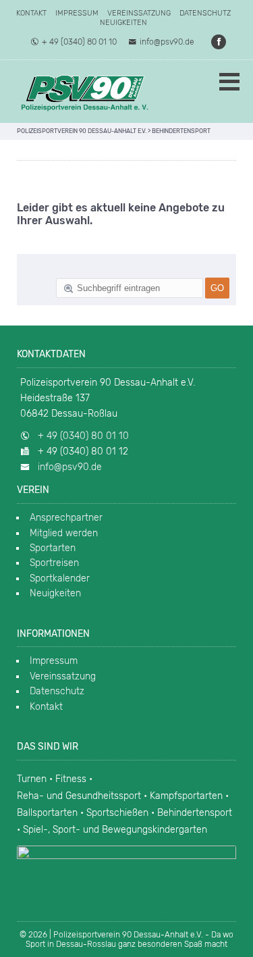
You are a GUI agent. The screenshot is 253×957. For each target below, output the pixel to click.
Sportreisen (54, 563)
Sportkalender (60, 578)
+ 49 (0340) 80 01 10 (79, 42)
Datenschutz (205, 13)
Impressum (77, 13)
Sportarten (53, 548)
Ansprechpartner (66, 517)
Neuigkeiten (123, 22)
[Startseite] (84, 91)
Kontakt (31, 13)
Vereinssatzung (139, 13)
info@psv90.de (167, 42)
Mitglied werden (64, 533)
